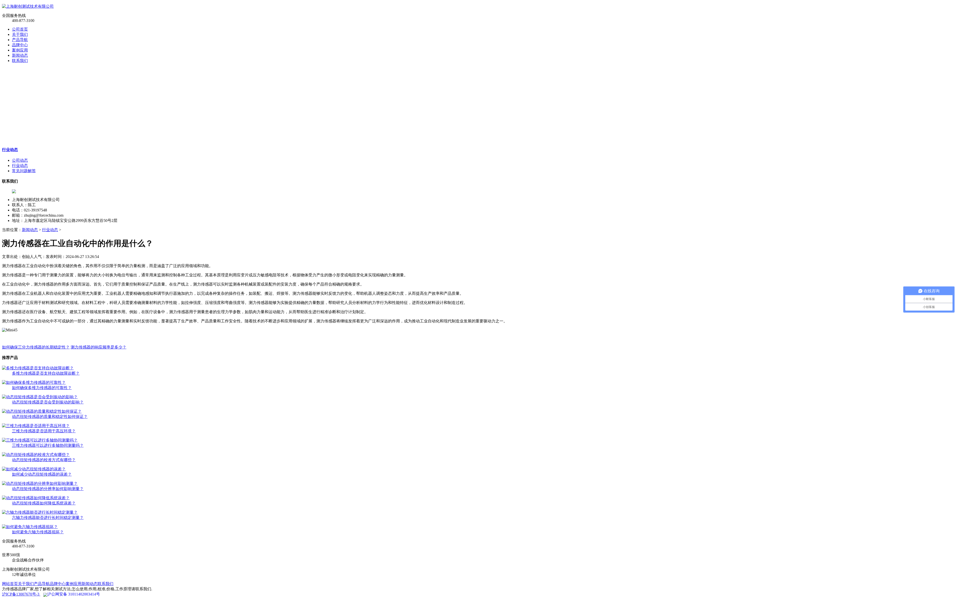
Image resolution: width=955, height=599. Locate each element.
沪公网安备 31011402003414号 (73, 594)
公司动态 (20, 160)
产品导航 (20, 40)
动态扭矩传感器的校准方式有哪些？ (44, 460)
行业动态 (10, 150)
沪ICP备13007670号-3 (21, 594)
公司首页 (20, 29)
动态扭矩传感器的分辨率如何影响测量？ (48, 489)
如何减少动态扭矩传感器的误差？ (42, 474)
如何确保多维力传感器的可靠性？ (42, 388)
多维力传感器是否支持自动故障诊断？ (46, 373)
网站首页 (10, 584)
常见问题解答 (24, 171)
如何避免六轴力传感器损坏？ (38, 532)
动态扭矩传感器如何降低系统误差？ (44, 503)
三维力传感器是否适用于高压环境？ (44, 431)
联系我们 (20, 60)
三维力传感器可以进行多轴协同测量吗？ (48, 445)
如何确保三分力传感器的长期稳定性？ (36, 347)
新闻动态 (20, 55)
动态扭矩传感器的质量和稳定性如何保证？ (50, 416)
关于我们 (20, 34)
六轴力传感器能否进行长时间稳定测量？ (48, 517)
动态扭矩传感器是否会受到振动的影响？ (48, 402)
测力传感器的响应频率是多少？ (98, 347)
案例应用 (20, 50)
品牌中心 (20, 45)
